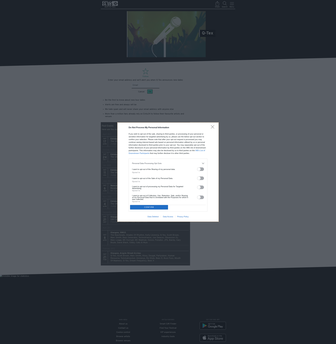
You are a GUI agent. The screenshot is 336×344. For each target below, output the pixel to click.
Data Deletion (153, 217)
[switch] (200, 169)
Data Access (168, 217)
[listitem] (168, 163)
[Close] (213, 127)
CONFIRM (149, 207)
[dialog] (168, 172)
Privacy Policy (183, 217)
